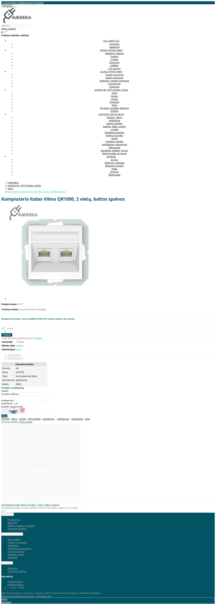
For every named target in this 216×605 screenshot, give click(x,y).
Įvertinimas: (7, 403)
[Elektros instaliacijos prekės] (17, 22)
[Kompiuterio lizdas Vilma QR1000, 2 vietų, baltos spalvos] (40, 501)
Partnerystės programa (19, 548)
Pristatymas (14, 519)
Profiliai (114, 59)
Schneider (114, 102)
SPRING (114, 111)
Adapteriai (114, 47)
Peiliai (114, 168)
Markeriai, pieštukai (114, 162)
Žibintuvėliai (114, 174)
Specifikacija (14, 355)
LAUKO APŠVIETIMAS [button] (111, 71)
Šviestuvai (114, 62)
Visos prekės (26, 421)
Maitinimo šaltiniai (114, 53)
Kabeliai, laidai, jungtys (114, 126)
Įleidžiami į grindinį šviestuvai (114, 80)
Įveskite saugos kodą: (12, 406)
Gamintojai (13, 545)
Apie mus (12, 522)
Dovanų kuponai (16, 551)
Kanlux (114, 96)
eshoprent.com (44, 596)
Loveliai (114, 129)
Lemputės (114, 44)
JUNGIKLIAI (48, 418)
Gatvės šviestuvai (114, 77)
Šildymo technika (114, 135)
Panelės (114, 56)
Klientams (7, 563)
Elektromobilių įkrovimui (114, 153)
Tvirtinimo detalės (114, 141)
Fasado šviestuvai (114, 74)
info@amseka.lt (25, 2)
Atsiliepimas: (7, 400)
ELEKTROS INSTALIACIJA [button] (111, 114)
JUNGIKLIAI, (63, 418)
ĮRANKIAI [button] (111, 156)
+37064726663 (9, 2)
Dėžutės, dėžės (114, 117)
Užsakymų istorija (17, 571)
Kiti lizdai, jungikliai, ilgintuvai (114, 108)
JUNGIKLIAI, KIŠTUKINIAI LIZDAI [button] (111, 89)
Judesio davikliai (114, 123)
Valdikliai (114, 65)
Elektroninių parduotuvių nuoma (17, 596)
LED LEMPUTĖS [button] (111, 40)
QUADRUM (77, 418)
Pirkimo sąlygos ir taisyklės (21, 525)
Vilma (114, 105)
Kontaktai (38, 2)
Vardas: (5, 390)
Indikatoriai (114, 120)
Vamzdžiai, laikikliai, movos (114, 150)
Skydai (114, 138)
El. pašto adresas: (10, 393)
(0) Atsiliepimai (15, 358)
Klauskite (38, 338)
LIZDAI (22, 418)
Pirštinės (114, 171)
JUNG (114, 93)
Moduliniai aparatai (114, 132)
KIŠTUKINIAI (34, 418)
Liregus (114, 99)
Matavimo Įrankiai (114, 165)
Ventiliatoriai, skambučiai (114, 144)
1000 (87, 418)
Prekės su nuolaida (17, 542)
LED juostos (114, 68)
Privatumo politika (17, 528)
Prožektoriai (114, 83)
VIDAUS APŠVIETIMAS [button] (111, 50)
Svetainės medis (16, 554)
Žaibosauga (114, 147)
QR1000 (5, 418)
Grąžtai (114, 159)
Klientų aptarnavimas (12, 534)
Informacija (8, 514)
